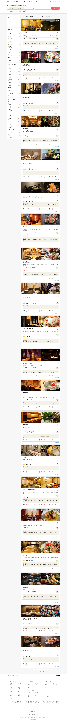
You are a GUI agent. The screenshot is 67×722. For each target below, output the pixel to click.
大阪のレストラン (48, 681)
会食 (15, 701)
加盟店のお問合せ (33, 711)
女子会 (9, 701)
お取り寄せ (31, 1)
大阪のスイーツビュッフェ (14, 708)
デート (33, 703)
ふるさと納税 (36, 1)
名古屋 (29, 692)
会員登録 (54, 1)
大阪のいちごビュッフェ (45, 708)
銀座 (11, 683)
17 (58, 412)
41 (58, 214)
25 (58, 350)
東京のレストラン (13, 681)
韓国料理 (47, 702)
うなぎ (12, 702)
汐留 (18, 692)
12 (58, 116)
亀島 (28, 695)
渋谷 (11, 691)
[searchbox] (20, 8)
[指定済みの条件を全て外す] (33, 8)
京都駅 (46, 689)
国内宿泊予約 (16, 1)
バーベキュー (56, 702)
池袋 (11, 692)
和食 (34, 701)
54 (58, 20)
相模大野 (29, 687)
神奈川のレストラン (31, 681)
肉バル (21, 702)
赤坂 (11, 688)
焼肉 (43, 701)
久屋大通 (29, 696)
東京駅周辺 (19, 683)
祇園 (53, 689)
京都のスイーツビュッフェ (23, 708)
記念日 (23, 701)
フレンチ (31, 701)
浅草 (18, 698)
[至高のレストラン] (25, 128)
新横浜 (36, 684)
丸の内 (11, 684)
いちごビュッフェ (30, 708)
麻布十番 (11, 694)
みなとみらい (30, 684)
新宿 (18, 684)
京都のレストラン (48, 687)
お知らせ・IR (14, 675)
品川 (11, 698)
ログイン (58, 1)
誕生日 (21, 701)
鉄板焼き (50, 701)
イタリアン (27, 701)
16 (58, 445)
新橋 (18, 691)
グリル (57, 701)
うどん (15, 702)
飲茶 (18, 702)
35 (58, 249)
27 (58, 574)
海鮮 (35, 702)
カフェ (23, 702)
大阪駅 (46, 684)
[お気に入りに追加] (58, 33)
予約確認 (49, 1)
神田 (11, 695)
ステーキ (54, 701)
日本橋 (19, 688)
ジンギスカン (32, 702)
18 (58, 606)
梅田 (45, 683)
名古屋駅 (36, 692)
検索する (55, 8)
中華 (36, 701)
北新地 (53, 683)
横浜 (28, 683)
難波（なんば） (55, 684)
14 (58, 510)
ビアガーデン (51, 702)
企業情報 (9, 675)
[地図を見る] (57, 39)
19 (58, 182)
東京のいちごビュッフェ (37, 708)
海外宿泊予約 (26, 1)
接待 (18, 701)
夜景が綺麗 (12, 701)
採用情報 (18, 675)
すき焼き (46, 701)
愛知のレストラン (31, 690)
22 (58, 477)
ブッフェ (39, 701)
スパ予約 (20, 1)
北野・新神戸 (47, 696)
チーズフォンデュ (39, 702)
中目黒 (19, 687)
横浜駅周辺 (36, 683)
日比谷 (11, 687)
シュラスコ (27, 702)
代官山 (19, 694)
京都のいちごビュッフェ (53, 708)
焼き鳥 (44, 702)
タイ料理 (9, 702)
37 (58, 316)
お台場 (19, 695)
